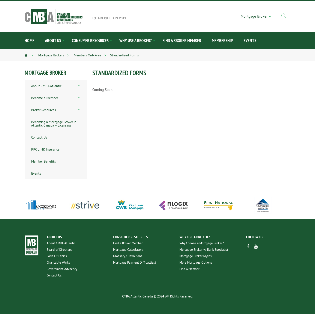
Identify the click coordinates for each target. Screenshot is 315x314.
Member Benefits (43, 161)
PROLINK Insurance (45, 149)
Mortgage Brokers (50, 55)
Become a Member (44, 98)
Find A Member (190, 269)
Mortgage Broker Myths (196, 256)
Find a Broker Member (181, 40)
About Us (53, 40)
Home (29, 40)
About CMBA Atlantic (46, 86)
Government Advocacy (62, 269)
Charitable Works (58, 262)
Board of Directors (59, 250)
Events (250, 40)
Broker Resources (43, 110)
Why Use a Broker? (135, 40)
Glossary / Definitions (127, 256)
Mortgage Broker (254, 16)
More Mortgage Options (196, 262)
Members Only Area (87, 55)
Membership (222, 40)
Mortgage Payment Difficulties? (134, 262)
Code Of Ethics (57, 256)
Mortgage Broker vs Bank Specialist (204, 250)
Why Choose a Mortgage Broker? (202, 243)
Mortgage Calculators (128, 250)
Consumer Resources (90, 40)
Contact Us (39, 137)
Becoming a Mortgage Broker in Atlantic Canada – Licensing (53, 123)
